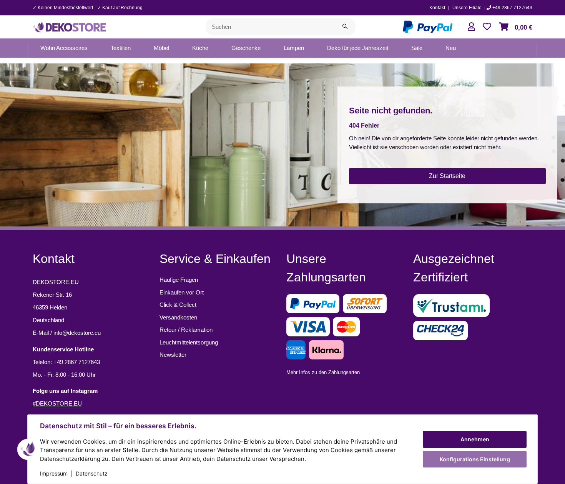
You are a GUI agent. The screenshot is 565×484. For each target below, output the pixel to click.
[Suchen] (345, 26)
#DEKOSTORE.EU (57, 403)
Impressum (54, 473)
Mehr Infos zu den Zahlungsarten (323, 372)
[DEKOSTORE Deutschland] (69, 26)
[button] (471, 26)
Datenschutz (92, 473)
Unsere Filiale (467, 7)
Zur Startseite (447, 176)
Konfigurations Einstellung (475, 459)
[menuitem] (64, 48)
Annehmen (474, 439)
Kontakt (437, 7)
